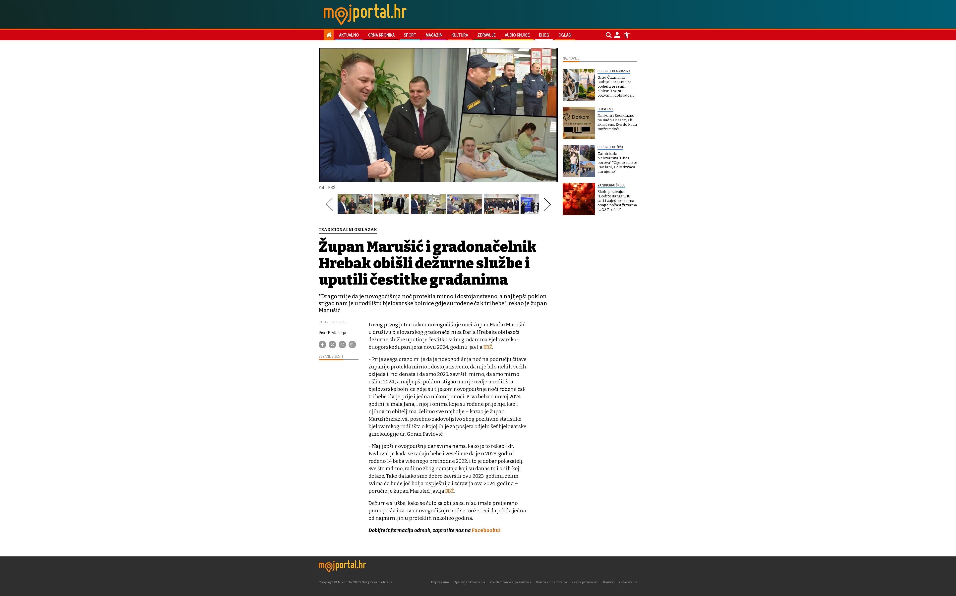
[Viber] (352, 344)
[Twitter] (332, 344)
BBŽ (487, 347)
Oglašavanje (628, 582)
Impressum (440, 582)
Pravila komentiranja (551, 582)
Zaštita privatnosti (585, 582)
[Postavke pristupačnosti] (627, 35)
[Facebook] (322, 344)
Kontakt (608, 582)
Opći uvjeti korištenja (469, 582)
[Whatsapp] (342, 344)
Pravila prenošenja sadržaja (510, 582)
